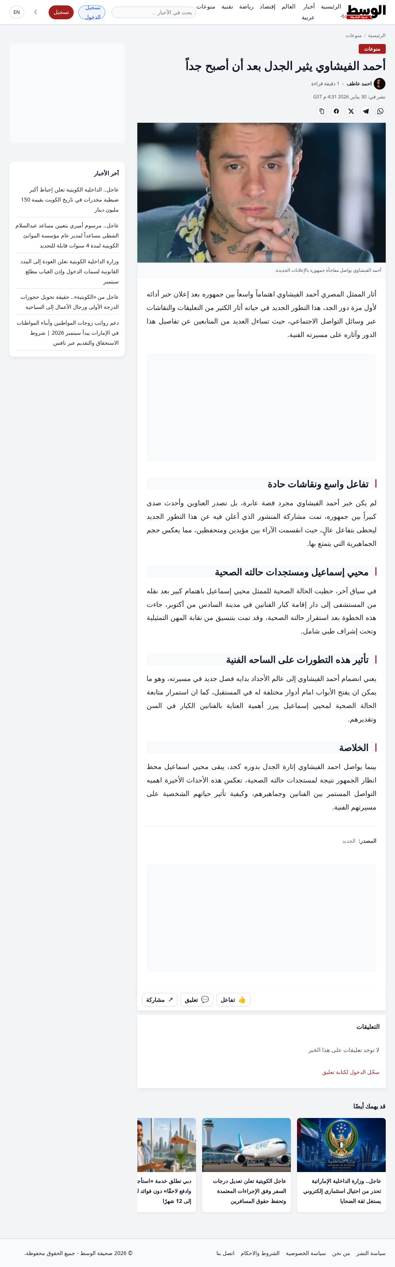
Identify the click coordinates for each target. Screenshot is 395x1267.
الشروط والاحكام (260, 1253)
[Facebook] (336, 111)
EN (17, 11)
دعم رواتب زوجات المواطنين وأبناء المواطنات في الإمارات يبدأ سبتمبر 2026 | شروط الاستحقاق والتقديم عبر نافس (68, 332)
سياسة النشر (371, 1253)
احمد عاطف (359, 83)
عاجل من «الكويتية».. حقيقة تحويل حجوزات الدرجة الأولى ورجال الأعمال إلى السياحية (69, 301)
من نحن (341, 1253)
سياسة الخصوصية (306, 1253)
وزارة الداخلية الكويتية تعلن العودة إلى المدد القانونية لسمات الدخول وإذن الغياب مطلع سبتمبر (69, 271)
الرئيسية (377, 35)
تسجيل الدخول (93, 12)
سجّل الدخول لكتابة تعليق (351, 1072)
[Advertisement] (261, 408)
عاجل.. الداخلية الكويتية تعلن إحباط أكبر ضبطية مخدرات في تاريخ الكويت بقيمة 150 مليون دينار (70, 199)
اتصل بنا (225, 1253)
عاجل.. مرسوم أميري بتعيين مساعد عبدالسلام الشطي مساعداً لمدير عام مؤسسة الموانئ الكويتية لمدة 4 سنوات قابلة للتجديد (67, 235)
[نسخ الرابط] (321, 111)
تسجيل (61, 11)
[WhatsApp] (380, 111)
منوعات (354, 35)
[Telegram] (365, 111)
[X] (351, 111)
